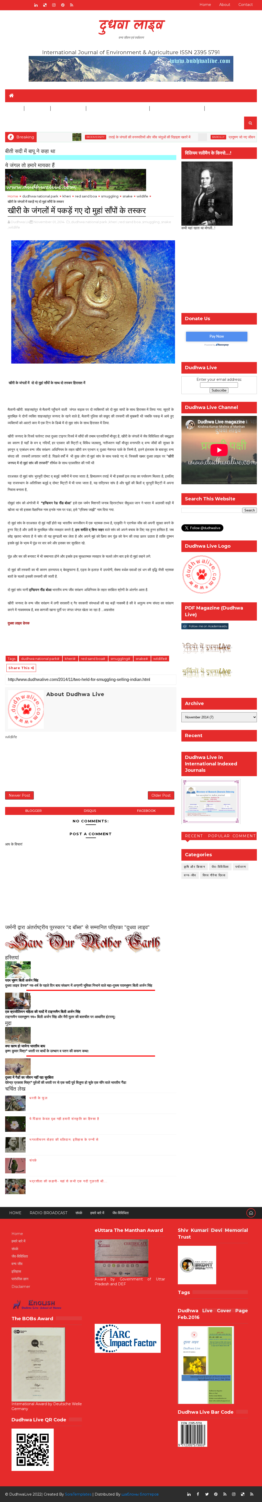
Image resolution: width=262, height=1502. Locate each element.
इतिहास (16, 1271)
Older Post (161, 795)
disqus (90, 811)
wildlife (142, 196)
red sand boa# (93, 659)
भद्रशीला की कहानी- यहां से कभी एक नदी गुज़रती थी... (68, 1181)
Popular (219, 836)
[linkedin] (36, 5)
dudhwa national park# (40, 659)
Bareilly (188, 137)
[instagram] (54, 5)
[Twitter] (27, 5)
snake (128, 196)
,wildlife (14, 227)
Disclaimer (220, 108)
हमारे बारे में (97, 1213)
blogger (33, 811)
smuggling (109, 196)
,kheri (112, 222)
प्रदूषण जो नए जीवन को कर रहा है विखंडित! (226, 137)
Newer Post (19, 795)
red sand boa (86, 196)
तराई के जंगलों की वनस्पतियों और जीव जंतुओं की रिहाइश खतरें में (119, 137)
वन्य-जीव (190, 875)
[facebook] (198, 1494)
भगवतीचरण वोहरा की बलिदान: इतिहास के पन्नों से (64, 1139)
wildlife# (160, 659)
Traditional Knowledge (117, 108)
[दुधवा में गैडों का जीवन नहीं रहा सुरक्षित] (18, 1066)
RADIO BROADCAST (48, 1213)
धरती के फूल (38, 1098)
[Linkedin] (18, 5)
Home (205, 4)
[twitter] (207, 1494)
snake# (142, 659)
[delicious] (45, 5)
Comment (244, 836)
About (224, 4)
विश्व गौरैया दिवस (214, 875)
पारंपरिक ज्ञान (20, 1279)
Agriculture (68, 108)
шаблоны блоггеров (140, 1494)
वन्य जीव (17, 1263)
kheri (66, 196)
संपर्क (33, 1160)
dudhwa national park (40, 196)
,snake (165, 222)
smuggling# (121, 659)
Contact (245, 4)
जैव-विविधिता (220, 867)
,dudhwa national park (88, 222)
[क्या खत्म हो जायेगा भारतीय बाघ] (18, 1035)
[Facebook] (9, 5)
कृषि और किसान (194, 867)
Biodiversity (65, 137)
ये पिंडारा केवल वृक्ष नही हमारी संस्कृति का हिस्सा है (64, 1119)
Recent (194, 836)
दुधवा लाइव (131, 25)
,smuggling (150, 222)
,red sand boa (129, 222)
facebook (146, 811)
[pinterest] (63, 5)
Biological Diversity (176, 108)
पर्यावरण (240, 867)
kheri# (70, 659)
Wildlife (37, 108)
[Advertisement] (98, 766)
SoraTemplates (78, 1494)
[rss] (71, 5)
